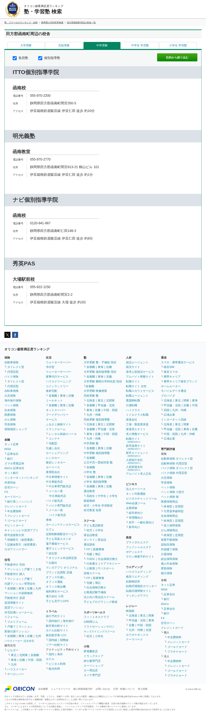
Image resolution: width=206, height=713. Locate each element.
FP (88, 549)
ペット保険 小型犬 (172, 492)
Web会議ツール (136, 503)
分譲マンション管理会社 (19, 583)
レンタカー (53, 457)
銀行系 (11, 501)
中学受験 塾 (91, 443)
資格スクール (92, 573)
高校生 (91, 496)
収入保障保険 (172, 525)
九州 (38, 588)
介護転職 (131, 405)
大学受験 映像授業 (95, 390)
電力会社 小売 (55, 596)
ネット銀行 (11, 472)
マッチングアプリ (137, 595)
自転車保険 (11, 390)
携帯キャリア (172, 376)
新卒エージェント (137, 454)
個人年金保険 (169, 563)
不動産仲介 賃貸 (14, 597)
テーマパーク (134, 639)
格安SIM (169, 367)
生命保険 (10, 410)
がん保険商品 (169, 530)
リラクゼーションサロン (99, 626)
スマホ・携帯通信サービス (178, 362)
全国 (148, 630)
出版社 (53, 562)
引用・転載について (124, 689)
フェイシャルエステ (138, 547)
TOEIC (91, 559)
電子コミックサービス (60, 548)
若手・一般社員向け (141, 522)
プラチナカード (177, 651)
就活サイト (133, 367)
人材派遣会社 (134, 468)
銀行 (10, 458)
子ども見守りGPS (57, 601)
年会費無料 (14, 511)
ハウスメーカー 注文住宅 (19, 640)
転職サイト (133, 381)
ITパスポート (106, 568)
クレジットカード (15, 506)
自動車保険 (11, 362)
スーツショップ (93, 665)
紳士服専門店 (92, 660)
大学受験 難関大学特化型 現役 (103, 381)
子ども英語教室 (93, 525)
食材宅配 (51, 390)
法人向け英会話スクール (99, 597)
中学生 (102, 496)
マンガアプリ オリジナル (62, 567)
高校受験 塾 (91, 395)
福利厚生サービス (57, 591)
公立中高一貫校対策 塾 (98, 462)
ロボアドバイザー (15, 549)
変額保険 (166, 568)
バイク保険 (11, 376)
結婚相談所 (133, 581)
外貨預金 (10, 482)
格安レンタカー (56, 462)
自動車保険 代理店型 (174, 463)
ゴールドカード (17, 520)
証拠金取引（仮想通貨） (22, 544)
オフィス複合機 (56, 586)
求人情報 (142, 689)
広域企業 (169, 414)
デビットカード (14, 525)
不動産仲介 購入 (14, 574)
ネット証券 (11, 444)
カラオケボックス (137, 634)
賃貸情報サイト (14, 602)
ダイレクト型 (15, 367)
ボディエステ (134, 552)
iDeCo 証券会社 (14, 468)
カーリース (53, 467)
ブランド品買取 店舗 (59, 572)
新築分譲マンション (17, 631)
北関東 (23, 655)
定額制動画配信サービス (61, 534)
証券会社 (13, 453)
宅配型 (53, 443)
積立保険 (166, 573)
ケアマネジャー (110, 563)
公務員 (91, 568)
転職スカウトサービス (140, 390)
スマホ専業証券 (14, 463)
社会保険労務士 (108, 559)
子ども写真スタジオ (58, 538)
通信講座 (89, 544)
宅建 (89, 554)
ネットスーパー (56, 410)
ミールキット (54, 400)
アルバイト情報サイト (140, 376)
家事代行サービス (57, 376)
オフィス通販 (54, 581)
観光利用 (54, 668)
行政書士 (92, 563)
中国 (195, 405)
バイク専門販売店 (60, 505)
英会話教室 (91, 535)
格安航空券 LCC (56, 635)
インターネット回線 (173, 419)
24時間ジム (91, 621)
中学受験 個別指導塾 (97, 453)
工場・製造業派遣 (137, 424)
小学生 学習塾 (178, 45)
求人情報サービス (137, 434)
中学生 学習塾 (140, 45)
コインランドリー (57, 386)
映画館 (130, 610)
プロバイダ (168, 395)
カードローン (12, 496)
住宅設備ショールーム (18, 612)
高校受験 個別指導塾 (97, 419)
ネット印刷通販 (136, 493)
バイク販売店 (54, 500)
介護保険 (166, 554)
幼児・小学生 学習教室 (98, 505)
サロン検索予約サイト (140, 556)
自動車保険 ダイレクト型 (177, 458)
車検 (49, 519)
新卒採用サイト (136, 447)
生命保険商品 (169, 515)
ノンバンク (26, 501)
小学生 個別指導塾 (95, 481)
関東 (151, 615)
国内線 (53, 640)
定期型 (179, 506)
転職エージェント (137, 395)
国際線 (64, 640)
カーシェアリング (57, 453)
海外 (60, 654)
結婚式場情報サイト (138, 590)
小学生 (113, 496)
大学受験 (26, 45)
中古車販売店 (54, 481)
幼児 (89, 530)
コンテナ (54, 438)
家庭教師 (89, 500)
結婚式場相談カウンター (141, 586)
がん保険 (10, 419)
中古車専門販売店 (60, 486)
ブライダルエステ (137, 542)
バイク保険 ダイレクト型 (177, 468)
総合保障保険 (169, 559)
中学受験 (102, 45)
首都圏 (11, 588)
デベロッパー (15, 674)
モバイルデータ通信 (173, 390)
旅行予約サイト (56, 616)
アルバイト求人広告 (138, 473)
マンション (14, 569)
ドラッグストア (93, 656)
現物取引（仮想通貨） (21, 539)
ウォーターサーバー (58, 362)
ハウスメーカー (17, 669)
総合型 (53, 553)
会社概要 (43, 689)
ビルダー (13, 650)
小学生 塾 (90, 472)
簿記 (98, 554)
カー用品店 (91, 670)
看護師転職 (133, 400)
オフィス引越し (56, 577)
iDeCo (165, 603)
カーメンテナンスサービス (63, 524)
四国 (166, 410)
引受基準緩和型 (173, 511)
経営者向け (136, 512)
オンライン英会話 (95, 539)
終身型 (168, 506)
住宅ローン (11, 487)
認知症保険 (168, 544)
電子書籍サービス (57, 543)
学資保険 (10, 424)
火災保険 (10, 395)
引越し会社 (53, 448)
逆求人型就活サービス (140, 371)
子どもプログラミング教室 (100, 601)
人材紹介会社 (134, 461)
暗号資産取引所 (14, 535)
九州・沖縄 (94, 414)
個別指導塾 (51, 58)
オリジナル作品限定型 (63, 558)
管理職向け (136, 517)
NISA (7, 449)
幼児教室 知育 (92, 510)
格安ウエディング (137, 576)
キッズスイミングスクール (99, 631)
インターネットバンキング (21, 477)
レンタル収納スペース (63, 434)
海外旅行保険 (12, 400)
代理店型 (13, 371)
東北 (13, 655)
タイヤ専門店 (92, 675)
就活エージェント (137, 362)
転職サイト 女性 (136, 386)
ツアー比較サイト (57, 644)
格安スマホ (171, 371)
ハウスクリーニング (58, 381)
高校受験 (64, 45)
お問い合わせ (103, 689)
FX (6, 492)
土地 (38, 569)
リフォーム (11, 617)
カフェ (50, 529)
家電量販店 (91, 651)
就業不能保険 (169, 539)
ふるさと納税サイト (58, 424)
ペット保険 (11, 405)
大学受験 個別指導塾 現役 (100, 371)
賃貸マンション (14, 607)
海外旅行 (68, 621)
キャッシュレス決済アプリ (21, 530)
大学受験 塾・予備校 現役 (100, 362)
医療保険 (10, 414)
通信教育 (89, 491)
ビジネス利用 (57, 663)
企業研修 (131, 508)
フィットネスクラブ (96, 617)
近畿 (30, 588)
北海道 (91, 400)
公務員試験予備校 (95, 592)
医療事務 (98, 549)
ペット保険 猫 (170, 496)
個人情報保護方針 (83, 689)
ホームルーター (171, 386)
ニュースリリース (60, 689)
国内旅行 (54, 621)
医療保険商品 (169, 501)
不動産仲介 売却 (14, 564)
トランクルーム (56, 429)
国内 (51, 654)
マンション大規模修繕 (18, 593)
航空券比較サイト (57, 625)
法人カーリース (136, 489)
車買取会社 (53, 472)
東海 (21, 588)
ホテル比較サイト (57, 630)
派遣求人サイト (136, 429)
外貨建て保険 (169, 549)
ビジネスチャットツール (141, 498)
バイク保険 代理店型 (174, 472)
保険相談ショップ (15, 429)
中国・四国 (35, 659)
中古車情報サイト (57, 476)
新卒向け (134, 527)
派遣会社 (131, 419)
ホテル (50, 659)
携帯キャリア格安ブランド (181, 381)
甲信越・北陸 (106, 405)
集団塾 (23, 58)
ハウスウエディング (138, 571)
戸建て (28, 569)
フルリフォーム (17, 621)
